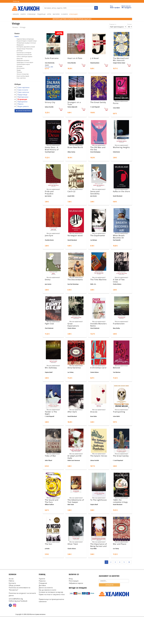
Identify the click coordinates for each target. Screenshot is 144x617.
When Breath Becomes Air (119, 236)
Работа (11, 581)
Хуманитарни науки (23, 64)
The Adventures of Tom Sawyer (76, 501)
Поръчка (42, 581)
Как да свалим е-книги (47, 590)
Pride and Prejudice (49, 192)
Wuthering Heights (121, 147)
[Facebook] (10, 605)
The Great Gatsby (98, 102)
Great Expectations (73, 324)
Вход (71, 579)
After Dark (72, 412)
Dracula (93, 412)
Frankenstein (119, 323)
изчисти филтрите (24, 111)
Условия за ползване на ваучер (51, 592)
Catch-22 (71, 191)
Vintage (22, 27)
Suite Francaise (52, 58)
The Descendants (75, 279)
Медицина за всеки (23, 60)
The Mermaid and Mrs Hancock (121, 59)
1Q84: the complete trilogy (120, 501)
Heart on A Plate (75, 58)
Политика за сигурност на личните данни (22, 594)
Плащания (43, 583)
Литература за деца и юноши (26, 43)
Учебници (31, 14)
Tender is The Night (51, 413)
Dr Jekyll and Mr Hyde (75, 457)
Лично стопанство (23, 74)
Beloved (116, 368)
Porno (115, 103)
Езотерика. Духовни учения (26, 47)
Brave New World (75, 147)
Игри (49, 14)
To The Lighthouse (98, 500)
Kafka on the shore (121, 191)
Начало (16, 14)
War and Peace (119, 544)
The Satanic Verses (98, 456)
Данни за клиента (46, 588)
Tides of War (50, 456)
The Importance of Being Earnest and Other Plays (98, 546)
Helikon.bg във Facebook (18, 601)
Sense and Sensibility (95, 192)
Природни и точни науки (25, 62)
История (19, 66)
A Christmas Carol (98, 368)
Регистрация (73, 581)
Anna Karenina (74, 368)
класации (73, 14)
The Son (48, 544)
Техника (19, 72)
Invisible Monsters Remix (98, 324)
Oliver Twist (73, 544)
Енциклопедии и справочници (27, 41)
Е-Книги (64, 14)
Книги (23, 14)
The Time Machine (98, 279)
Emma (47, 279)
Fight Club (49, 323)
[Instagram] (14, 605)
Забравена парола (76, 583)
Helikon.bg (16, 1)
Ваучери (56, 14)
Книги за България (23, 76)
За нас (11, 579)
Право (19, 70)
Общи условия (14, 585)
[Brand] (25, 6)
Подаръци (41, 14)
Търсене (42, 579)
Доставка (42, 585)
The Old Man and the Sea (97, 148)
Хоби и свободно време (24, 56)
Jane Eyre (49, 235)
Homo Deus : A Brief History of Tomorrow (52, 149)
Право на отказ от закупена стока (52, 594)
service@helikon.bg (16, 599)
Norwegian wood (75, 235)
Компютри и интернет (24, 53)
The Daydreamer (97, 235)
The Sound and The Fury (51, 501)
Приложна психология (24, 54)
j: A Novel (94, 58)
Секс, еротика (21, 78)
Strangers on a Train (74, 103)
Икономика (20, 68)
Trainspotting (119, 412)
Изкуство (20, 58)
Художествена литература (25, 39)
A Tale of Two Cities (119, 280)
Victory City (50, 102)
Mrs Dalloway (51, 368)
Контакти (12, 583)
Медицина (20, 45)
